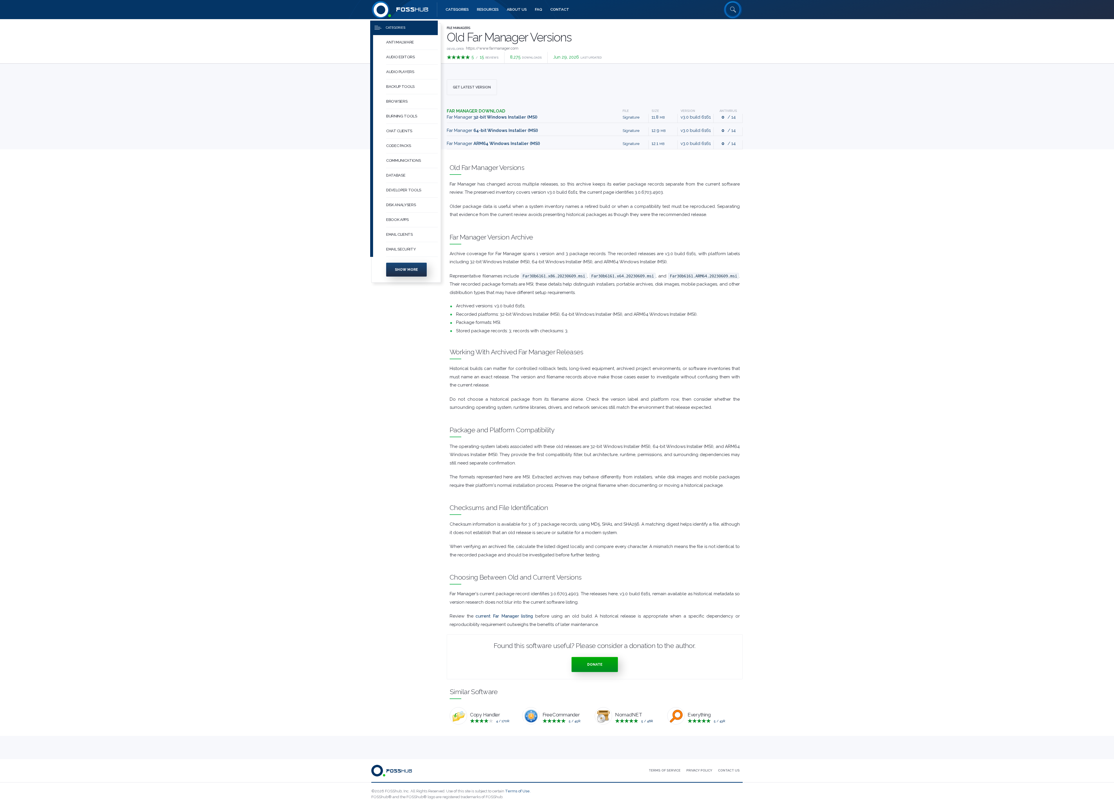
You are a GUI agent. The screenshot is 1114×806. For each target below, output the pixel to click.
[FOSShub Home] (380, 9)
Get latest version (472, 87)
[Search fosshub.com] (733, 9)
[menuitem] (406, 42)
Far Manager (492, 117)
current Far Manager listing (504, 616)
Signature (631, 117)
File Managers (459, 28)
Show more (406, 270)
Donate (595, 664)
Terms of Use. (518, 791)
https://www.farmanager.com (492, 48)
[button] (412, 42)
